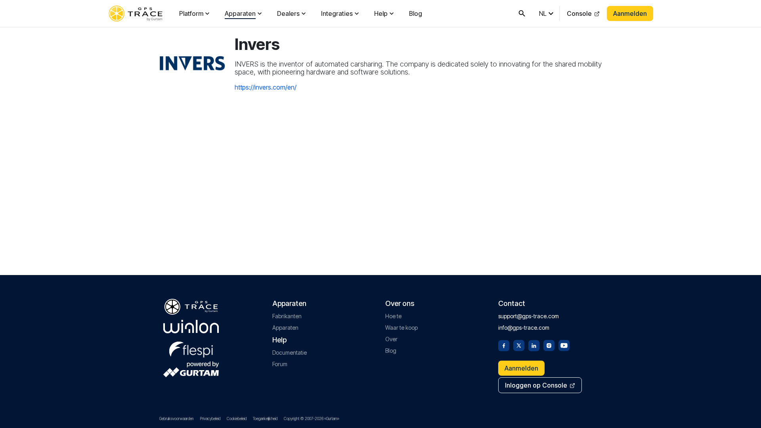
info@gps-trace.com (523, 327)
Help (381, 13)
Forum (279, 364)
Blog (415, 13)
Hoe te (393, 316)
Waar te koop (401, 327)
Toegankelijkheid (265, 418)
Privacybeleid (210, 418)
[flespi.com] (191, 347)
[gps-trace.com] (135, 13)
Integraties (337, 13)
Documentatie (289, 352)
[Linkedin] (533, 344)
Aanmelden (630, 13)
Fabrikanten (287, 316)
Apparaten (240, 13)
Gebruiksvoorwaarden (176, 418)
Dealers (288, 13)
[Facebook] (503, 344)
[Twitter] (518, 344)
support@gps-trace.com (528, 316)
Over (391, 339)
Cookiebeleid (237, 418)
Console (579, 13)
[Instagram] (548, 344)
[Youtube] (564, 344)
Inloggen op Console (536, 385)
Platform (191, 13)
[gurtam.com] (191, 326)
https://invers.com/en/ (265, 87)
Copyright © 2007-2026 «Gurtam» (311, 418)
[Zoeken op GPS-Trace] (522, 13)
